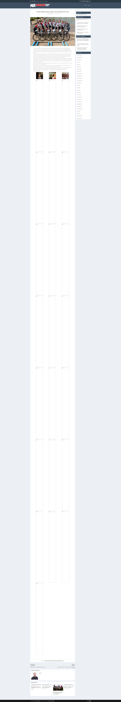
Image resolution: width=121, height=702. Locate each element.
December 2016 (79, 73)
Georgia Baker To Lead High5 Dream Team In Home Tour (36, 687)
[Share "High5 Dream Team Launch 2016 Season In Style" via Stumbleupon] (59, 661)
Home (85, 5)
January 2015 (79, 118)
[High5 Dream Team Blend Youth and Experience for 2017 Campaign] (58, 688)
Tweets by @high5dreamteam (81, 14)
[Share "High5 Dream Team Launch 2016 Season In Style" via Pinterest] (53, 661)
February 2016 (79, 97)
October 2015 (79, 106)
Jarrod (51, 13)
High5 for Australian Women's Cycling (81, 49)
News (89, 5)
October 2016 (79, 78)
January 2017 (79, 71)
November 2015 (79, 104)
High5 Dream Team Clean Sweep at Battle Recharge (83, 33)
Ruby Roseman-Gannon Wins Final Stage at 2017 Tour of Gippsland (82, 23)
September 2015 (79, 108)
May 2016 (78, 90)
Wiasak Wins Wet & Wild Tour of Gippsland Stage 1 (82, 29)
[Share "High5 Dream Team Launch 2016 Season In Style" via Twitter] (47, 661)
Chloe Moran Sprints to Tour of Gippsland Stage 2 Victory (82, 26)
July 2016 (78, 85)
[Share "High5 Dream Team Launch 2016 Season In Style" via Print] (63, 661)
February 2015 (79, 115)
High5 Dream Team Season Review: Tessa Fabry (69, 687)
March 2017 (79, 66)
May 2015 (78, 113)
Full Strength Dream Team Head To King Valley (47, 687)
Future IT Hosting (51, 700)
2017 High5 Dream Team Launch (41, 1)
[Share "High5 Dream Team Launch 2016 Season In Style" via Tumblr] (51, 661)
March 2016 (79, 94)
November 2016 (79, 76)
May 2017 (78, 64)
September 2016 (79, 80)
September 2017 (79, 57)
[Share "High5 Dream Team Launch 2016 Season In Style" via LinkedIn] (55, 661)
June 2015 (78, 111)
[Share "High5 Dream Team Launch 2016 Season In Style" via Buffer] (57, 661)
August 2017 (79, 59)
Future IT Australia (37, 700)
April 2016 (78, 92)
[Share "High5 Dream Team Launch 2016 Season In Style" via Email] (61, 661)
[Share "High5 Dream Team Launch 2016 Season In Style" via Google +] (49, 661)
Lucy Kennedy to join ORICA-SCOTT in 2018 (83, 20)
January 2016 (79, 99)
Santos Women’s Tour (66, 49)
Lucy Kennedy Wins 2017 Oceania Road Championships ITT (83, 40)
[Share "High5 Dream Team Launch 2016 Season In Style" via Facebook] (46, 661)
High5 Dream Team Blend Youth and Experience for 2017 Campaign (57, 693)
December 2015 (79, 101)
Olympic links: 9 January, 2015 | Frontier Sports (82, 48)
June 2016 (78, 87)
